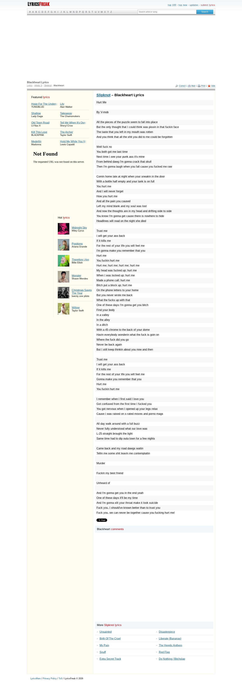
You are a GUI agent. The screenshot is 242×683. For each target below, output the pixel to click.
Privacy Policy (50, 678)
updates (194, 5)
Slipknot (103, 95)
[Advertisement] (121, 40)
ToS (60, 678)
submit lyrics (208, 5)
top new (183, 5)
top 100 (172, 5)
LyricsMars (35, 678)
